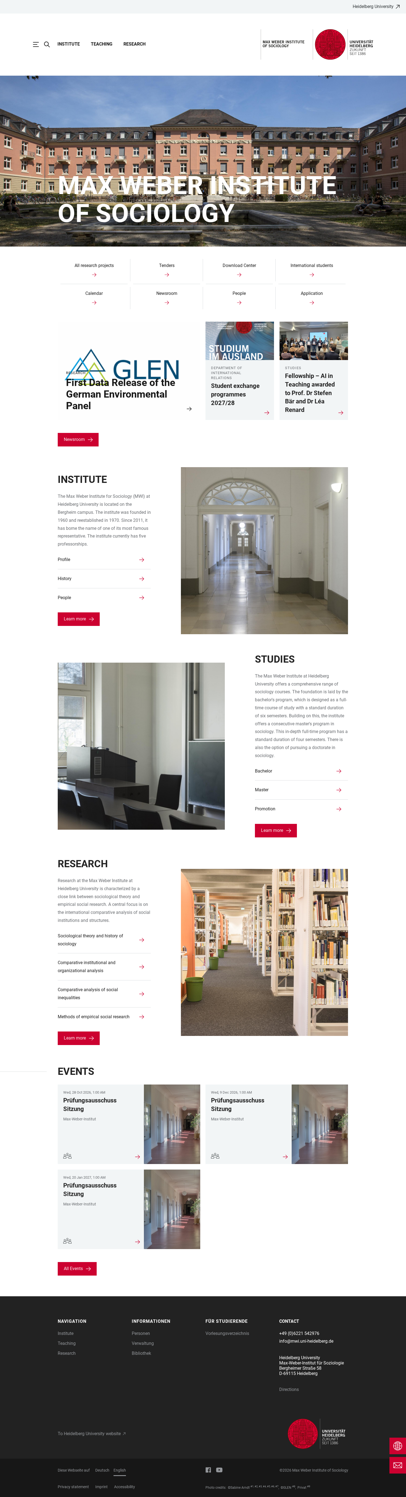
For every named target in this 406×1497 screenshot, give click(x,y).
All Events (73, 1268)
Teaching (101, 44)
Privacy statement (73, 1487)
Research (134, 44)
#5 (268, 1486)
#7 (276, 1486)
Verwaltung (143, 1343)
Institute (68, 44)
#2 (256, 1486)
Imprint (101, 1487)
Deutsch (102, 1470)
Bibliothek (141, 1353)
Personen (141, 1333)
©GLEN (286, 1488)
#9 (308, 1486)
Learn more (75, 618)
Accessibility (124, 1487)
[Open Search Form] (49, 44)
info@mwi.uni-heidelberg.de (306, 1341)
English (120, 1470)
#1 (252, 1486)
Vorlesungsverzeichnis (227, 1333)
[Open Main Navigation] (38, 44)
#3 (260, 1486)
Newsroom (74, 439)
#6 (272, 1486)
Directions (289, 1389)
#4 (264, 1486)
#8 (293, 1486)
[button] (92, 1321)
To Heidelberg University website (89, 1433)
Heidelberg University (373, 6)
